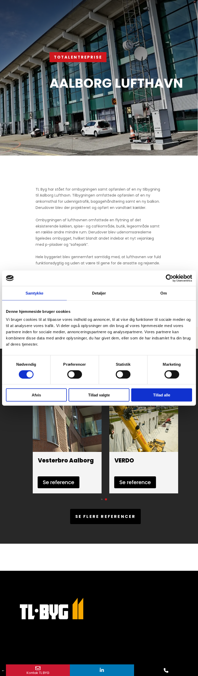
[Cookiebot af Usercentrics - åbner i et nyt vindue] (169, 278)
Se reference (58, 482)
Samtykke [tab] (34, 293)
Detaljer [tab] (99, 293)
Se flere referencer (105, 516)
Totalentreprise (78, 57)
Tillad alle (161, 395)
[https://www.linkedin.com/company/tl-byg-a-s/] (102, 670)
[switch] (74, 374)
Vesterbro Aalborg (66, 461)
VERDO (124, 461)
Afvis (36, 395)
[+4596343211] (166, 670)
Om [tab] (163, 293)
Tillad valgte (99, 395)
